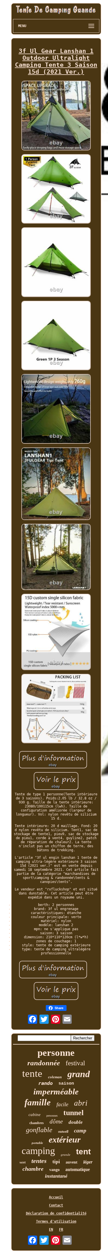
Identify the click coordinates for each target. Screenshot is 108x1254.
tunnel (73, 1113)
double (76, 1122)
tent (83, 1151)
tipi (56, 1161)
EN (51, 1229)
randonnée (43, 1063)
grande (65, 1154)
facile (62, 1104)
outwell (63, 1132)
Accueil (56, 1197)
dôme (56, 1121)
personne (56, 1052)
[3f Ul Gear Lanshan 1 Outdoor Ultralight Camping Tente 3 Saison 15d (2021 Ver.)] (56, 116)
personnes (52, 1115)
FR (61, 1229)
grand (78, 1074)
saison (66, 1083)
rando (45, 1083)
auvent (71, 1162)
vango (54, 1170)
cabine (35, 1114)
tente (32, 1073)
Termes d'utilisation (56, 1221)
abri (81, 1103)
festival (75, 1063)
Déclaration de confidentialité (56, 1213)
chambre (32, 1169)
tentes (39, 1160)
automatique (77, 1169)
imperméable (56, 1091)
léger (87, 1162)
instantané (56, 1176)
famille (37, 1102)
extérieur (65, 1139)
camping (38, 1150)
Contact (56, 1205)
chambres (36, 1123)
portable (37, 1143)
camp (80, 1131)
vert (23, 1162)
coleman (55, 1077)
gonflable (39, 1130)
